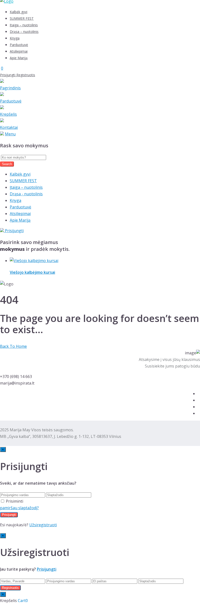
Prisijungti (8, 75)
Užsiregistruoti (43, 524)
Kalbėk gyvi (18, 11)
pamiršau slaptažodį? (19, 507)
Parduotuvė (19, 44)
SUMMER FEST (22, 18)
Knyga (15, 38)
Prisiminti (14, 501)
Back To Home (13, 346)
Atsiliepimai (19, 51)
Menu (10, 134)
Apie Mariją (19, 58)
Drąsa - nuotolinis (26, 194)
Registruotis (25, 75)
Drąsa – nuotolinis (24, 31)
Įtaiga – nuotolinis (24, 25)
